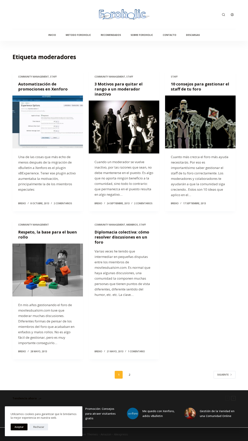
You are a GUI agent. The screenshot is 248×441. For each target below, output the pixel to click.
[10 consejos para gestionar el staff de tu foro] (200, 122)
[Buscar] (223, 14)
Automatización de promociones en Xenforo (43, 86)
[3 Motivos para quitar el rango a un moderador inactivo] (124, 127)
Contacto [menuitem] (169, 35)
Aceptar (19, 427)
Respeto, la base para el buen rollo (47, 234)
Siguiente (223, 374)
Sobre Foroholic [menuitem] (142, 35)
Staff (53, 76)
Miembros (132, 224)
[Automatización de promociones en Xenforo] (47, 122)
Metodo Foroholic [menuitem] (78, 35)
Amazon (106, 434)
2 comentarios (63, 203)
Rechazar (38, 427)
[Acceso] (232, 14)
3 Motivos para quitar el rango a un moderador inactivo (119, 89)
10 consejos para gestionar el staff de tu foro (200, 86)
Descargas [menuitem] (193, 35)
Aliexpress (121, 434)
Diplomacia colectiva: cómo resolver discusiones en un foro (122, 237)
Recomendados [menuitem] (111, 35)
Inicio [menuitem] (52, 35)
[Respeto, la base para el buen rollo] (47, 270)
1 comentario (136, 351)
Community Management (33, 76)
